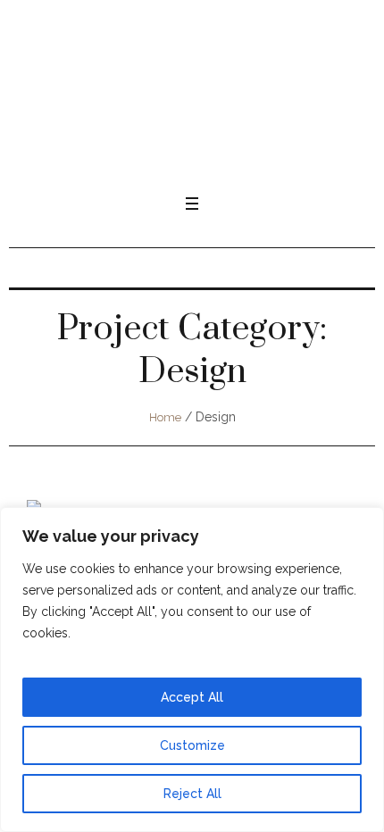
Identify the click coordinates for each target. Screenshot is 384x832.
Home (165, 417)
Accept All (192, 697)
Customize (192, 745)
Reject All (192, 793)
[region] (192, 669)
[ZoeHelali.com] (192, 103)
